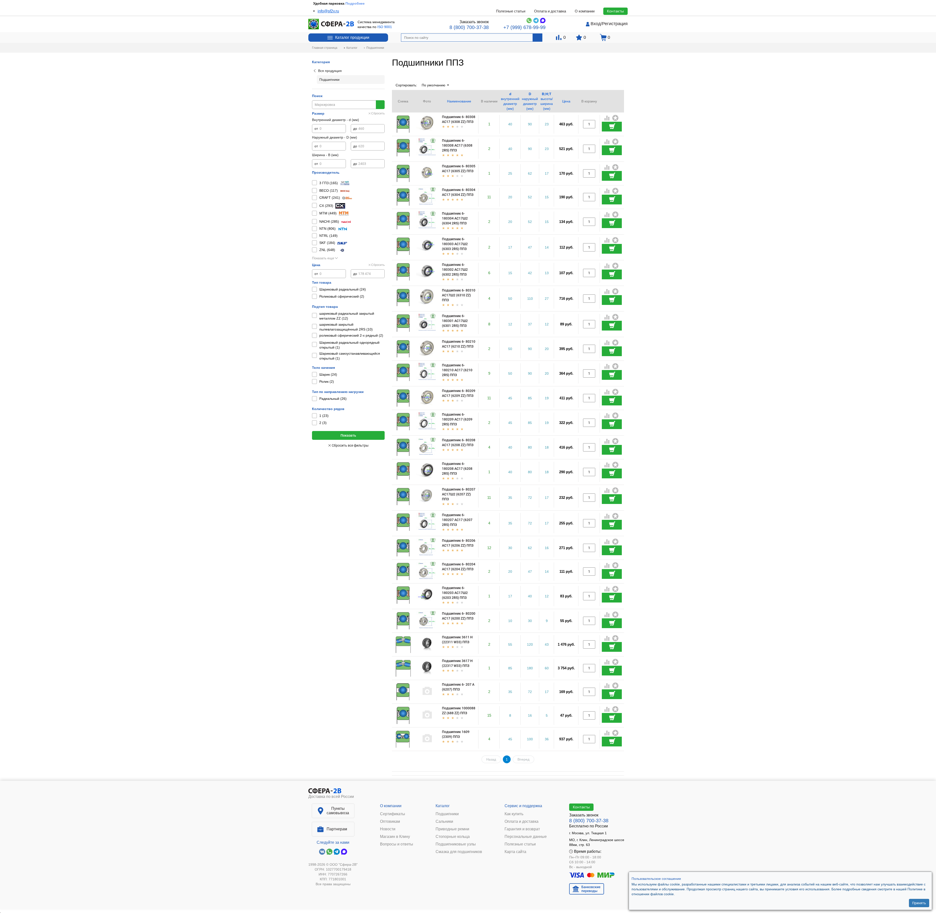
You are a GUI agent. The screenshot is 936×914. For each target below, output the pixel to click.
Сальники (444, 822)
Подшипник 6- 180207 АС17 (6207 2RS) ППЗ (457, 520)
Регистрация (615, 23)
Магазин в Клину (395, 837)
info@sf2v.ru (328, 11)
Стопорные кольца (453, 837)
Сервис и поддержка (523, 805)
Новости (387, 829)
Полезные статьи (510, 11)
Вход (596, 23)
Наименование (459, 101)
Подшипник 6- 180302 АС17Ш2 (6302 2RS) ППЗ (455, 269)
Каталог (443, 805)
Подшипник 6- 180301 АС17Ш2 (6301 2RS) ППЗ (455, 321)
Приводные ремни (452, 829)
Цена (566, 101)
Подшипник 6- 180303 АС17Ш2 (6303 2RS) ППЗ (455, 244)
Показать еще (323, 258)
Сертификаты (392, 814)
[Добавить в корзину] (612, 126)
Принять (919, 903)
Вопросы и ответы (396, 844)
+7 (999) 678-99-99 (524, 27)
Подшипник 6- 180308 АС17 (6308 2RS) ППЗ (457, 145)
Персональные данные (526, 837)
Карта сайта (515, 852)
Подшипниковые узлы (456, 844)
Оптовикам (390, 822)
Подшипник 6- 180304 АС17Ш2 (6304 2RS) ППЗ (455, 218)
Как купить (514, 814)
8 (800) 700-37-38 (469, 27)
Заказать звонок (474, 22)
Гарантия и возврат (522, 829)
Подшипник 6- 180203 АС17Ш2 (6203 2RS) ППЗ (455, 593)
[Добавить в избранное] (615, 118)
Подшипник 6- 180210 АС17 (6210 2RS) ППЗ (457, 370)
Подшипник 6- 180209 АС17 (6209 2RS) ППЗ (457, 419)
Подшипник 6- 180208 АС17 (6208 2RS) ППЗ (457, 468)
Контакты (615, 11)
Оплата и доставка (550, 11)
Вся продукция (330, 71)
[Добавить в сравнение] (607, 118)
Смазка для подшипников (459, 852)
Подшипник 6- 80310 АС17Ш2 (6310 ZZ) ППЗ (458, 295)
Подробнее (357, 3)
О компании (585, 11)
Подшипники (447, 814)
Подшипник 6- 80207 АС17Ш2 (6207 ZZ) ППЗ (458, 494)
